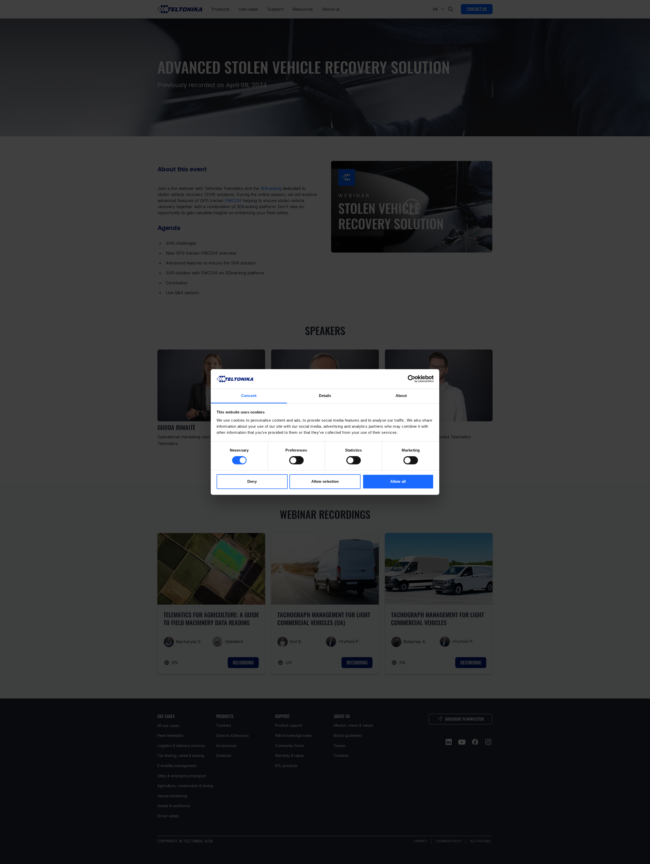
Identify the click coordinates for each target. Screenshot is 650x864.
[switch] (296, 460)
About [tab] (401, 395)
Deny (251, 481)
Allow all (398, 481)
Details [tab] (325, 395)
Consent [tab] (248, 395)
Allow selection (325, 481)
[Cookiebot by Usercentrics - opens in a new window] (411, 379)
